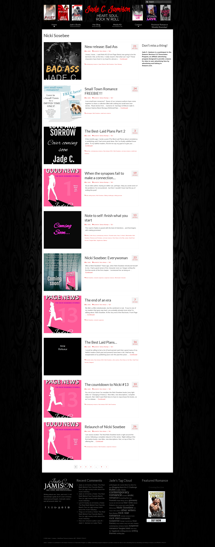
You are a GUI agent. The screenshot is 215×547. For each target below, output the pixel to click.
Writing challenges (109, 195)
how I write (128, 503)
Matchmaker (129, 235)
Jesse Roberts (102, 64)
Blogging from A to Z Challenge (124, 487)
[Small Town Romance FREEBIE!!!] (62, 103)
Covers (124, 495)
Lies (116, 505)
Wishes (105, 240)
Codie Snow (92, 235)
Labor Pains (97, 523)
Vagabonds (100, 240)
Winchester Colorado (120, 277)
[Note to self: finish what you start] (62, 230)
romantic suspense (99, 277)
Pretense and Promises (96, 238)
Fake (130, 498)
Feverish (112, 500)
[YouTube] (59, 507)
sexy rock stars (128, 523)
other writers (128, 510)
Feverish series (113, 235)
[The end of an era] (62, 314)
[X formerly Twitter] (48, 507)
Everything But (124, 498)
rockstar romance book (127, 516)
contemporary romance (92, 64)
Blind (110, 487)
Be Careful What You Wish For (127, 485)
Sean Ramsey (118, 64)
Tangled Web (92, 240)
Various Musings (104, 98)
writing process (118, 195)
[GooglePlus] (55, 507)
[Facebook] (45, 507)
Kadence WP (72, 538)
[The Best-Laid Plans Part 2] (62, 145)
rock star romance (126, 151)
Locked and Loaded (123, 505)
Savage (122, 521)
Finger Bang (120, 500)
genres (126, 500)
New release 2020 (99, 360)
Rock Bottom (113, 513)
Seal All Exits (128, 521)
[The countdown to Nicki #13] (62, 399)
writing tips (121, 533)
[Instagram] (52, 507)
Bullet (87, 235)
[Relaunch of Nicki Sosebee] (62, 441)
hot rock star (119, 503)
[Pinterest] (62, 507)
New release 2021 (108, 151)
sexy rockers (120, 523)
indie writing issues (91, 195)
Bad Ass (88, 151)
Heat (118, 235)
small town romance (106, 113)
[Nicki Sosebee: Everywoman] (62, 272)
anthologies (89, 113)
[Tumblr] (65, 507)
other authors (115, 360)
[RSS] (68, 507)
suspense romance (109, 277)
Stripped (91, 362)
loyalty (131, 505)
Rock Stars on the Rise (119, 238)
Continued (123, 59)
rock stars (115, 518)
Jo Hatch (122, 235)
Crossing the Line (156, 487)
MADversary (112, 508)
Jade (89, 51)
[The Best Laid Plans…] (62, 356)
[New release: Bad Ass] (62, 61)
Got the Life (112, 503)
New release (103, 51)
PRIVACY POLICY (81, 538)
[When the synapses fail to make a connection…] (62, 187)
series (126, 238)
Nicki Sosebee (110, 64)
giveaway (133, 500)
